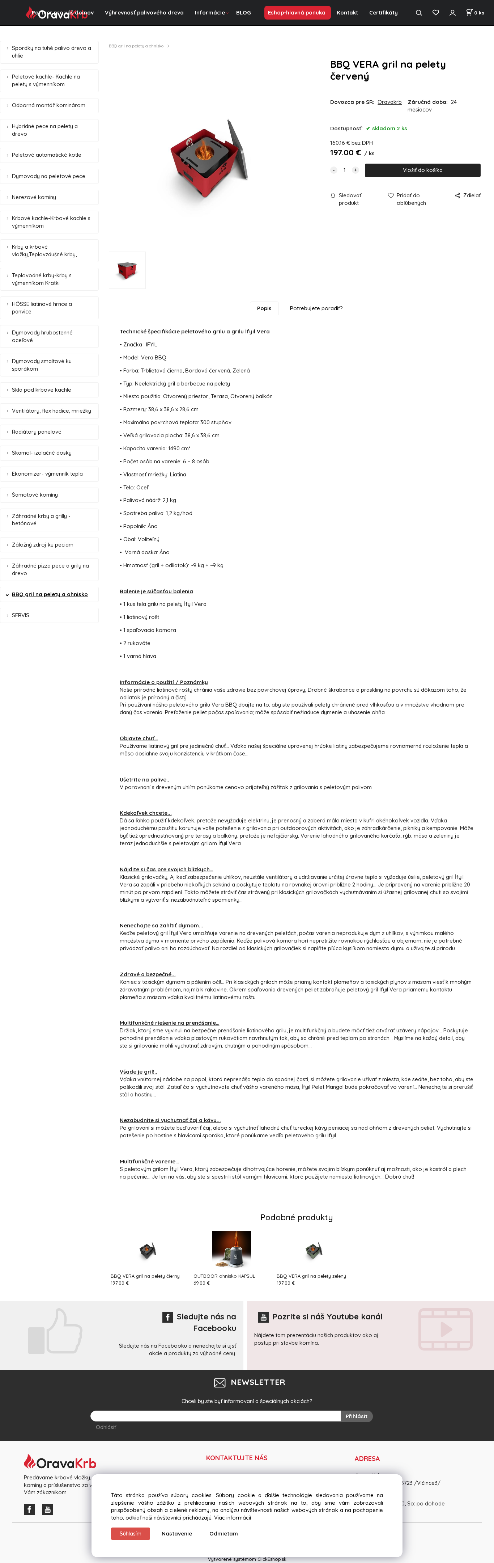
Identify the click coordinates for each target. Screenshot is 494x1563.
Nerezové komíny (34, 197)
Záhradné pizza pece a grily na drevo (50, 569)
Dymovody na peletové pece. (49, 176)
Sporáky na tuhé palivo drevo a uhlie (51, 52)
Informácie (210, 12)
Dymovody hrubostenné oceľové (42, 336)
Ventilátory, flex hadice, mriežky (51, 410)
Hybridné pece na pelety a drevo (45, 130)
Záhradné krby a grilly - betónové (41, 520)
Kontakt (347, 12)
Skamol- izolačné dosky (42, 452)
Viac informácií (232, 1517)
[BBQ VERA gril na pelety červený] (212, 157)
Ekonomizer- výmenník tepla (47, 473)
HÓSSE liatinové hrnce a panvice (42, 307)
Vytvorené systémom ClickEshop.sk (247, 1559)
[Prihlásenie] (452, 12)
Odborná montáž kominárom (48, 105)
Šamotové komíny (35, 494)
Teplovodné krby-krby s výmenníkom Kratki (42, 279)
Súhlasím (130, 1533)
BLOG (243, 12)
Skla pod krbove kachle (41, 389)
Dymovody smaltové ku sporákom (42, 365)
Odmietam (223, 1533)
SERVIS (20, 615)
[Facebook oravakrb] (31, 1508)
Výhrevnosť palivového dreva (144, 12)
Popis (264, 308)
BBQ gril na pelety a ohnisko (50, 594)
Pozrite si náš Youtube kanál (327, 1316)
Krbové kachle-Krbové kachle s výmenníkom (51, 222)
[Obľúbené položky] (435, 12)
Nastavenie (177, 1533)
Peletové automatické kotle (46, 154)
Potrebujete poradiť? (316, 308)
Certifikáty (383, 12)
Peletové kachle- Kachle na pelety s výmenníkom (46, 80)
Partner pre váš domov (63, 12)
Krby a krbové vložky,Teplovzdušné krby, (44, 250)
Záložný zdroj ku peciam (42, 544)
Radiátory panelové (36, 431)
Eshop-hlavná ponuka (296, 12)
